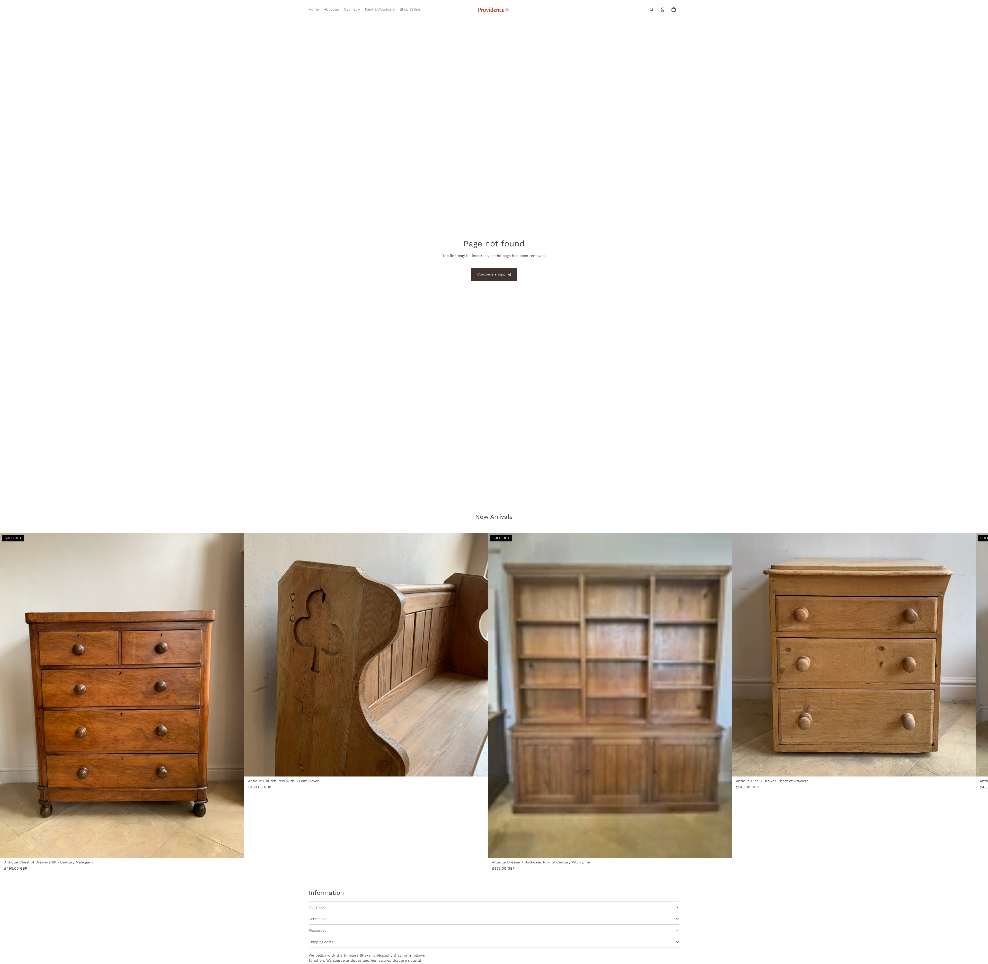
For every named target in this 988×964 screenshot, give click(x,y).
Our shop (316, 907)
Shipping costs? (322, 942)
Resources (317, 930)
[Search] (651, 9)
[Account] (662, 9)
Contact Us (318, 919)
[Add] (479, 768)
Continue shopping (494, 274)
